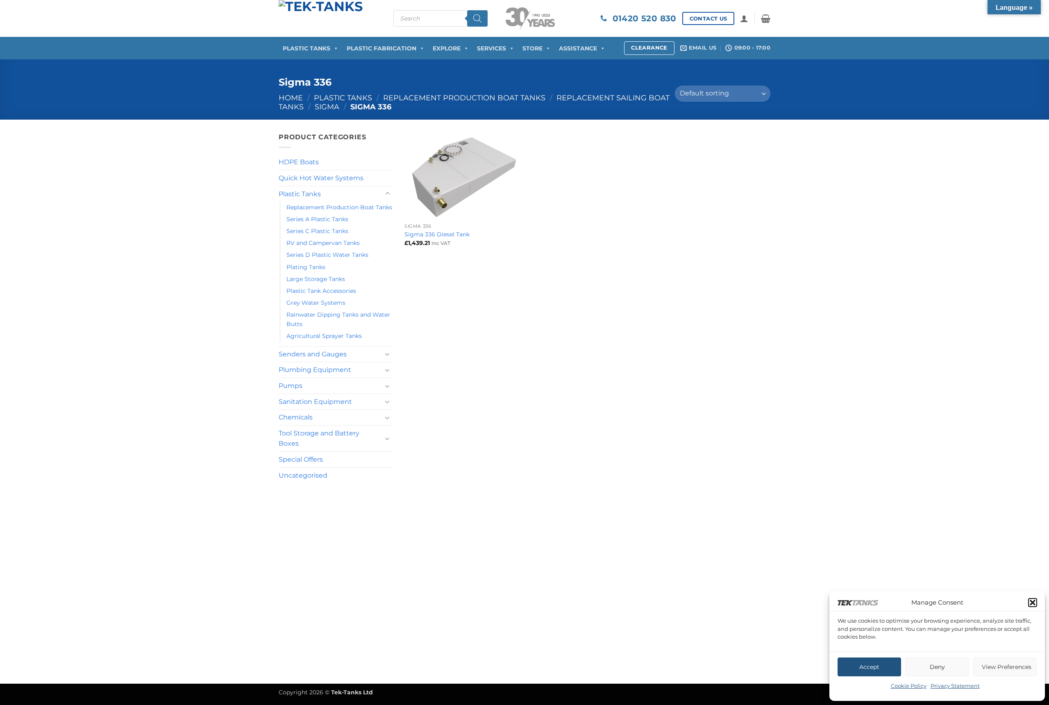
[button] (1033, 602)
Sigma (327, 106)
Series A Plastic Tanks (317, 219)
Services (491, 48)
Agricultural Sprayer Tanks (324, 336)
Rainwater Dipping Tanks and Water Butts (338, 319)
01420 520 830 (641, 18)
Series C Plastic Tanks (317, 231)
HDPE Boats (299, 162)
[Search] (477, 18)
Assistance (578, 48)
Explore (447, 48)
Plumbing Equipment (315, 370)
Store (532, 48)
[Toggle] (388, 194)
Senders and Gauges (313, 354)
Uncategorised (303, 475)
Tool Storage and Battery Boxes (319, 438)
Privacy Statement (955, 685)
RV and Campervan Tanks (323, 243)
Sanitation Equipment (315, 402)
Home (291, 97)
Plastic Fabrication (381, 48)
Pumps (290, 386)
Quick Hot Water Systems (321, 178)
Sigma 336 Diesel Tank (437, 234)
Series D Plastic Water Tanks (327, 254)
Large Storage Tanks (315, 279)
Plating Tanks (305, 267)
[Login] (744, 18)
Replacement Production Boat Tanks (464, 97)
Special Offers (301, 459)
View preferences (1006, 667)
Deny (937, 667)
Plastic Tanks (306, 48)
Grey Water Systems (315, 302)
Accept (869, 667)
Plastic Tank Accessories (321, 291)
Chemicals (296, 417)
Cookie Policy (908, 685)
